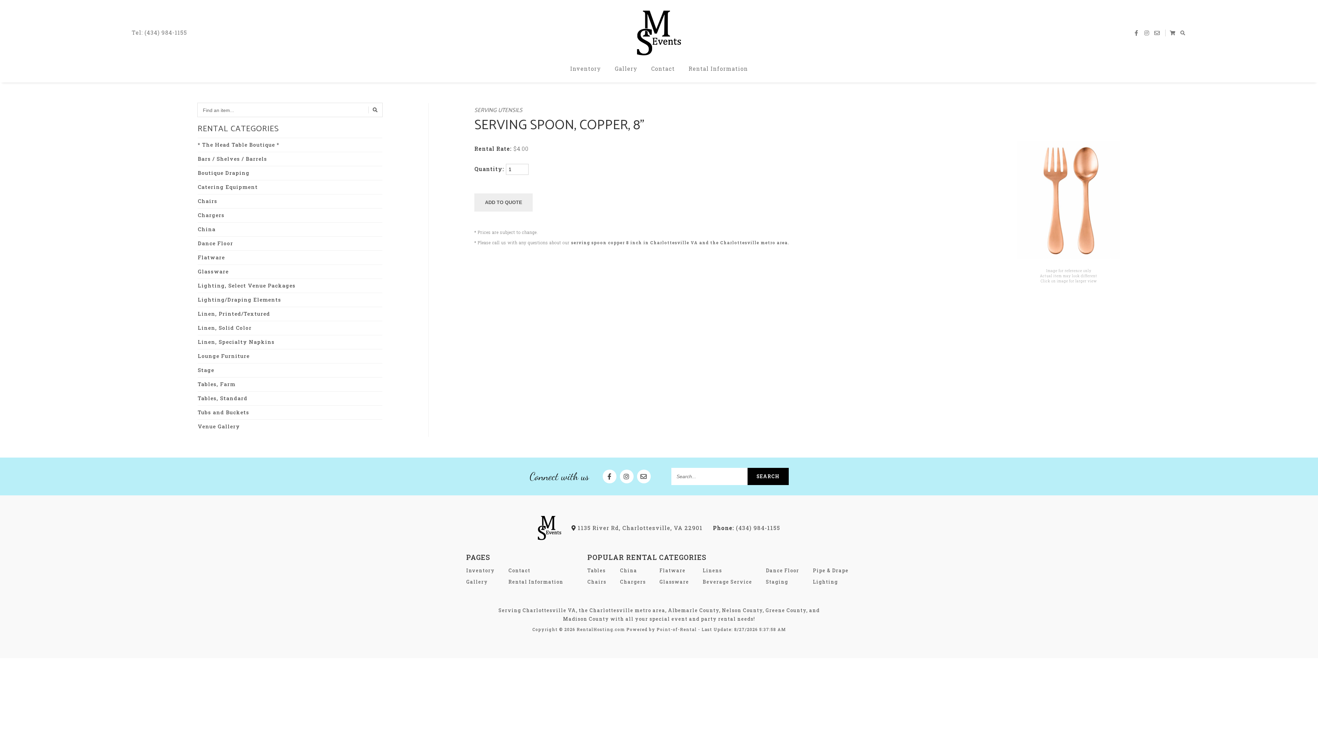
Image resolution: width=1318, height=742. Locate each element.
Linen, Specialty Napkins (236, 341)
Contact (663, 68)
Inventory (585, 68)
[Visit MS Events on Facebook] (1136, 33)
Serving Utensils (498, 110)
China (207, 229)
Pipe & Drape (830, 570)
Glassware (213, 271)
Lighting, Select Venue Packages (247, 285)
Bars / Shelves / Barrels (232, 158)
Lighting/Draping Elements (239, 299)
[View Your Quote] (1172, 33)
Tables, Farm (216, 384)
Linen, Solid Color (225, 327)
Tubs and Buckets (223, 412)
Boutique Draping (224, 172)
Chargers (211, 215)
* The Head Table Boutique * (238, 144)
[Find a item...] (375, 110)
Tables (596, 570)
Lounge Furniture (224, 355)
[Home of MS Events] (550, 537)
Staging (777, 581)
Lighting (825, 581)
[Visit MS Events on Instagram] (1146, 33)
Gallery (626, 68)
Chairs (207, 201)
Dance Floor (215, 243)
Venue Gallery (219, 426)
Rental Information (718, 68)
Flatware (211, 257)
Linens (712, 570)
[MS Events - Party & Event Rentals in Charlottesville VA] (659, 33)
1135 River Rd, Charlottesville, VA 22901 (639, 527)
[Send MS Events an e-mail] (1157, 33)
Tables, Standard (222, 398)
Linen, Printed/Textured (234, 313)
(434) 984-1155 (746, 527)
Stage (206, 370)
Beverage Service (727, 581)
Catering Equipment (228, 186)
